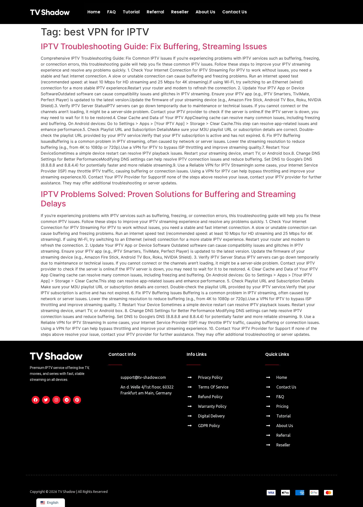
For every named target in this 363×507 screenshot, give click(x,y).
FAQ (111, 12)
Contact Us (234, 12)
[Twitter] (46, 400)
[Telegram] (67, 400)
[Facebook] (36, 400)
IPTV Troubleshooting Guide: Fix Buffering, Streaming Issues (154, 46)
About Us (205, 12)
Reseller (180, 12)
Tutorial (131, 12)
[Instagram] (56, 400)
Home (93, 12)
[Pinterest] (77, 400)
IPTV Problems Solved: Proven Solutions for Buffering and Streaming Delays (168, 198)
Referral (155, 12)
